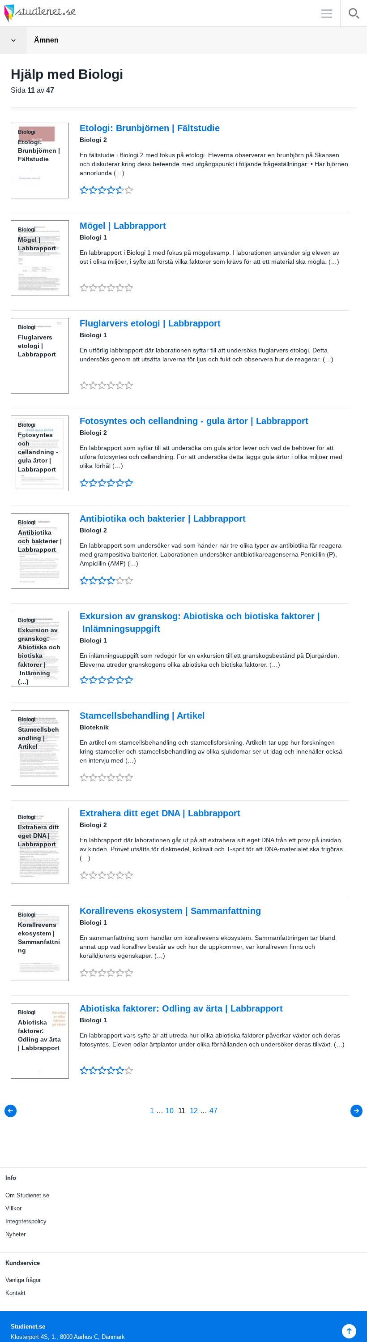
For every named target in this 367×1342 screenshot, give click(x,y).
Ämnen (46, 40)
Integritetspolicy (26, 1221)
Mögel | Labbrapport (123, 226)
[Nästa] (356, 1111)
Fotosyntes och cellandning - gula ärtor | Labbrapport (194, 421)
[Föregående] (10, 1111)
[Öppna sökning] (354, 15)
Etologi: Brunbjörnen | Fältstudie (150, 128)
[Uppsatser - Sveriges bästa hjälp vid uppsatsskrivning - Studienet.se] (62, 13)
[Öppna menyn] (13, 40)
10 (170, 1111)
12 (194, 1111)
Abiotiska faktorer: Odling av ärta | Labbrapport (181, 1008)
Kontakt (15, 1293)
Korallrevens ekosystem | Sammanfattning (170, 911)
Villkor (13, 1208)
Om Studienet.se (27, 1195)
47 (213, 1111)
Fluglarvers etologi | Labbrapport (150, 323)
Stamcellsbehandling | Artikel (142, 715)
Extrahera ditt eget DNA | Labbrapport (160, 813)
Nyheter (15, 1234)
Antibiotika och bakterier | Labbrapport (163, 518)
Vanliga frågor (23, 1280)
